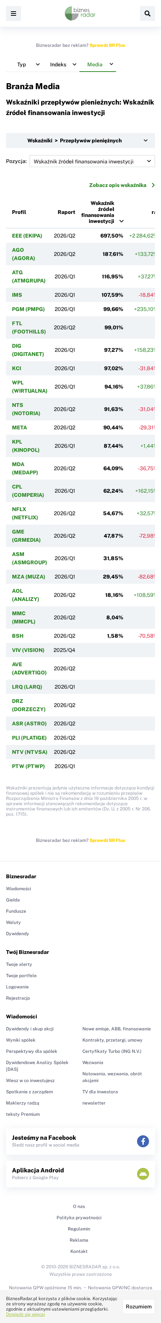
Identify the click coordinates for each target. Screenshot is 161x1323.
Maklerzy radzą (22, 1103)
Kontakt (79, 1251)
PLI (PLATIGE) (29, 738)
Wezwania (92, 1062)
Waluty (13, 922)
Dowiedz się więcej (25, 1314)
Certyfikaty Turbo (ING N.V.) (112, 1051)
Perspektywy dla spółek (31, 1051)
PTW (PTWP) (28, 766)
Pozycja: (16, 161)
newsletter (94, 1103)
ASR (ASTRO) (29, 724)
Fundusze (16, 911)
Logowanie (17, 987)
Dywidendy (17, 933)
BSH (18, 636)
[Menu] (13, 13)
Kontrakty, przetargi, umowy (112, 1040)
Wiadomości (18, 888)
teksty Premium (23, 1114)
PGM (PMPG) (28, 309)
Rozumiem (139, 1307)
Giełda (13, 900)
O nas (79, 1206)
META (19, 428)
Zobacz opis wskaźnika (117, 185)
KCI (16, 368)
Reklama (79, 1240)
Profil (19, 212)
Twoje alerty (19, 964)
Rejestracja (18, 998)
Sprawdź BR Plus (107, 45)
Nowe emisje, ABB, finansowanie (116, 1028)
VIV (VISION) (28, 650)
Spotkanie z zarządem (29, 1091)
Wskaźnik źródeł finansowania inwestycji (97, 212)
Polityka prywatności (79, 1217)
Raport (66, 212)
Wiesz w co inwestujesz (30, 1080)
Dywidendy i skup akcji (30, 1028)
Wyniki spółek (21, 1040)
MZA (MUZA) (28, 577)
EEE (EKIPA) (27, 236)
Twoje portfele (21, 975)
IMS (17, 295)
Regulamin (79, 1229)
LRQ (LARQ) (27, 687)
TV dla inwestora (100, 1091)
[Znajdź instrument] (147, 13)
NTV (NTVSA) (30, 752)
